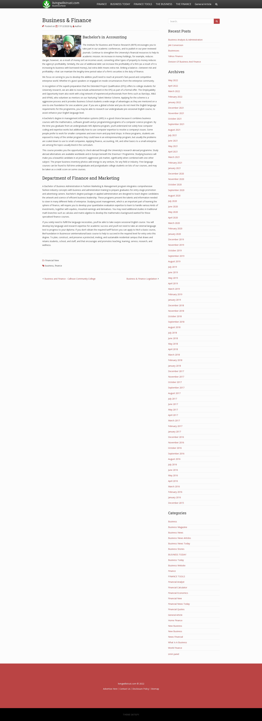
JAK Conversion (175, 45)
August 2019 (174, 261)
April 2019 (173, 283)
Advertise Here (110, 688)
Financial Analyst (176, 581)
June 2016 (173, 469)
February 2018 (175, 360)
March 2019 (174, 288)
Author (78, 26)
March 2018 (174, 354)
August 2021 (174, 129)
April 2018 (173, 349)
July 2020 (172, 201)
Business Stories (176, 548)
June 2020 (173, 206)
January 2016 (174, 497)
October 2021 (175, 118)
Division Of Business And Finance (184, 61)
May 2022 (173, 80)
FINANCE (102, 4)
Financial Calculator (177, 587)
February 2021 (175, 162)
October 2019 (175, 250)
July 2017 (172, 398)
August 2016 (174, 459)
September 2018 (176, 321)
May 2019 (173, 277)
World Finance (175, 647)
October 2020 (175, 184)
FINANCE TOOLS (143, 4)
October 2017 (175, 382)
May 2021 (173, 146)
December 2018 (176, 305)
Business (172, 521)
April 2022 (173, 85)
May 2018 (173, 343)
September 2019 (176, 255)
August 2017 (174, 393)
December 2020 (176, 173)
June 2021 (173, 140)
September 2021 (176, 124)
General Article (203, 4)
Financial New (52, 260)
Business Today (176, 560)
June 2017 (173, 404)
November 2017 (176, 376)
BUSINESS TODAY (120, 4)
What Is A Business (177, 642)
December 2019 (176, 239)
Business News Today (179, 543)
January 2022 (174, 102)
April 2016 (173, 481)
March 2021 (174, 157)
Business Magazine (177, 527)
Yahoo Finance (175, 56)
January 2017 (174, 431)
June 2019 (173, 272)
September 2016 (176, 453)
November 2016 (176, 442)
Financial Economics (178, 592)
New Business (175, 625)
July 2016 (172, 464)
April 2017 (173, 415)
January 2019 (174, 299)
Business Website (176, 565)
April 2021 (173, 151)
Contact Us (124, 688)
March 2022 (174, 91)
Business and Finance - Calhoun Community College (70, 278)
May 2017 (173, 409)
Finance (172, 570)
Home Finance (175, 620)
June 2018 (173, 338)
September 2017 (176, 387)
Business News (175, 532)
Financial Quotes (176, 609)
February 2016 (175, 491)
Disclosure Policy (140, 688)
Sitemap (155, 688)
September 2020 (176, 190)
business (49, 265)
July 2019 (172, 266)
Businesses (173, 50)
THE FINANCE (183, 4)
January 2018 (174, 365)
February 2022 (175, 96)
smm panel (173, 654)
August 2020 (174, 195)
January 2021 (174, 168)
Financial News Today (179, 603)
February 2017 (175, 426)
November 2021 (176, 113)
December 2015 (176, 502)
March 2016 (174, 486)
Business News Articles (179, 538)
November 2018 (176, 310)
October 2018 (175, 316)
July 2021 (172, 135)
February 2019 (175, 294)
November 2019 (176, 244)
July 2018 (172, 332)
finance (58, 265)
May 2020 (173, 212)
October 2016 (175, 447)
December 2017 (176, 371)
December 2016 (176, 437)
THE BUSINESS (164, 4)
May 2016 (173, 475)
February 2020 (175, 228)
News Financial (175, 636)
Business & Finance (66, 20)
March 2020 (174, 223)
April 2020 (173, 217)
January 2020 (174, 233)
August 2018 (174, 327)
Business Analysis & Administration (185, 39)
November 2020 (176, 179)
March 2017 (174, 420)
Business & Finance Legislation (141, 278)
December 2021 (176, 107)
